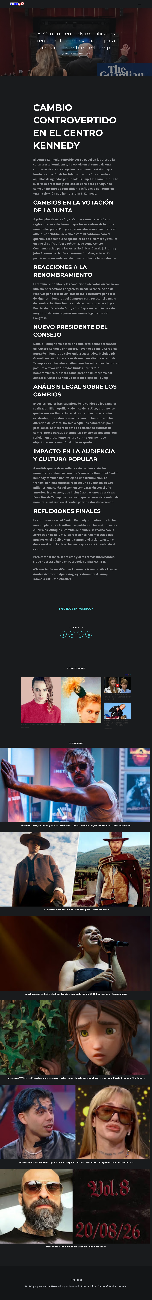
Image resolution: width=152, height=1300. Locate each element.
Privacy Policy (88, 1286)
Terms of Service (107, 1286)
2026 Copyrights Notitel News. (41, 1286)
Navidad (122, 1286)
